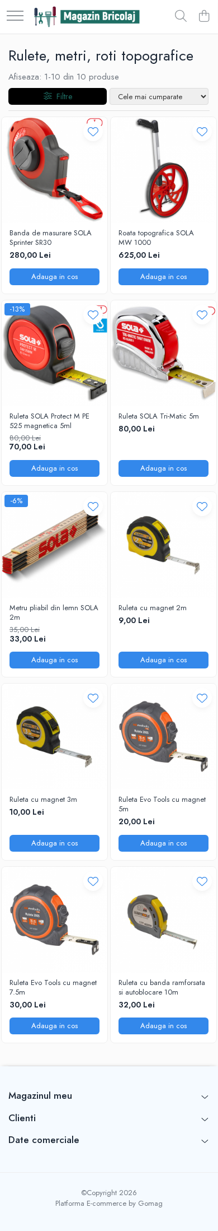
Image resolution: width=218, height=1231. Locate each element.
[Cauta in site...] (181, 17)
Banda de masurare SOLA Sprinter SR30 (51, 238)
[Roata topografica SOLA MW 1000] (163, 170)
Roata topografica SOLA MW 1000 (156, 238)
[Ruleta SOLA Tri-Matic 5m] (163, 353)
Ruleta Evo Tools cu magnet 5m (162, 804)
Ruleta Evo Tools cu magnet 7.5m (53, 987)
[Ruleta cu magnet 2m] (163, 545)
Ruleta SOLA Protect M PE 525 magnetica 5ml (49, 421)
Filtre (62, 96)
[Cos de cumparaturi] (204, 17)
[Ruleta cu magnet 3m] (54, 736)
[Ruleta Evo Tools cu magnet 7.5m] (54, 920)
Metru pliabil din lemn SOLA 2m (54, 613)
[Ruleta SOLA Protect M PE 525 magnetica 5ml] (54, 353)
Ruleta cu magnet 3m (43, 800)
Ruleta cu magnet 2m (153, 608)
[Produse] (15, 16)
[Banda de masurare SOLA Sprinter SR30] (54, 170)
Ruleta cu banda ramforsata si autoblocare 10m (162, 987)
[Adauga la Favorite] (93, 131)
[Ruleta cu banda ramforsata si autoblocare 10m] (163, 920)
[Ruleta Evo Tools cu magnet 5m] (163, 736)
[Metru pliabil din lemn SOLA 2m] (54, 545)
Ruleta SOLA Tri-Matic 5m (159, 416)
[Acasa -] (86, 17)
